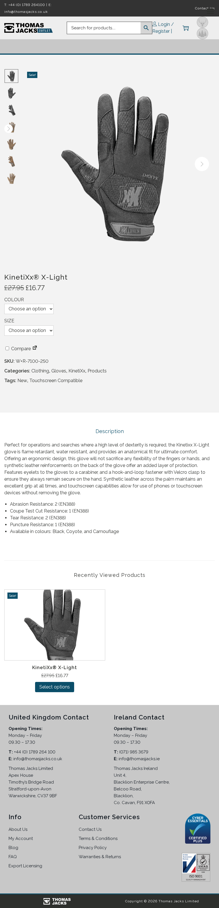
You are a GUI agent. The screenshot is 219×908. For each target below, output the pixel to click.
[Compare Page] (35, 348)
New (22, 380)
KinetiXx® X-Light (54, 667)
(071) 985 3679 (133, 752)
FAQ (13, 856)
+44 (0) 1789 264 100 (34, 752)
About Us (18, 829)
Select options (54, 687)
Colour (14, 299)
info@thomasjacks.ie (139, 758)
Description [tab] (110, 431)
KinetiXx (76, 371)
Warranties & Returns (100, 856)
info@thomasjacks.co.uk (37, 758)
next (202, 164)
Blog (13, 847)
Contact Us (90, 829)
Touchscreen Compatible (55, 380)
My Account (21, 838)
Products (97, 371)
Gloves (58, 371)
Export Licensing (25, 865)
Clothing (40, 371)
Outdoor (202, 33)
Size (9, 320)
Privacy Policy (93, 847)
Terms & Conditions (98, 838)
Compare (20, 348)
